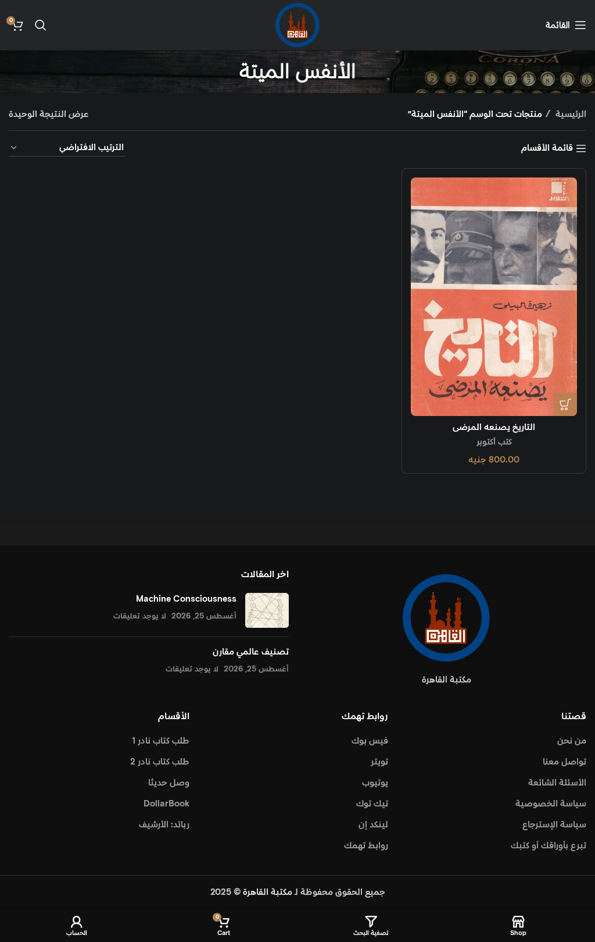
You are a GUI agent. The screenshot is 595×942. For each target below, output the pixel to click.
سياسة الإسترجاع (554, 824)
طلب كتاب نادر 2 (159, 761)
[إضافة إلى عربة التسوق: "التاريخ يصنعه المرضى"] (565, 404)
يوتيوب (375, 782)
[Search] (40, 25)
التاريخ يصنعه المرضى (494, 427)
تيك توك (372, 803)
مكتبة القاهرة (267, 892)
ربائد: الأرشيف (164, 824)
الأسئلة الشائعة (557, 782)
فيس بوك (370, 741)
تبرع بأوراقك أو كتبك (548, 845)
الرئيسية (569, 114)
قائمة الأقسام (547, 148)
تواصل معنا (564, 761)
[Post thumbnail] (267, 610)
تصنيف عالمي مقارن (251, 651)
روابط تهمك (366, 845)
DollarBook (166, 803)
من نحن (571, 741)
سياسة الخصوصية (550, 803)
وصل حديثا (168, 782)
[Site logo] (297, 24)
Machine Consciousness (186, 599)
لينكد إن (373, 824)
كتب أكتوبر (494, 442)
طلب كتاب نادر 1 (160, 741)
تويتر (379, 761)
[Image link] (446, 617)
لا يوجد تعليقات (139, 616)
